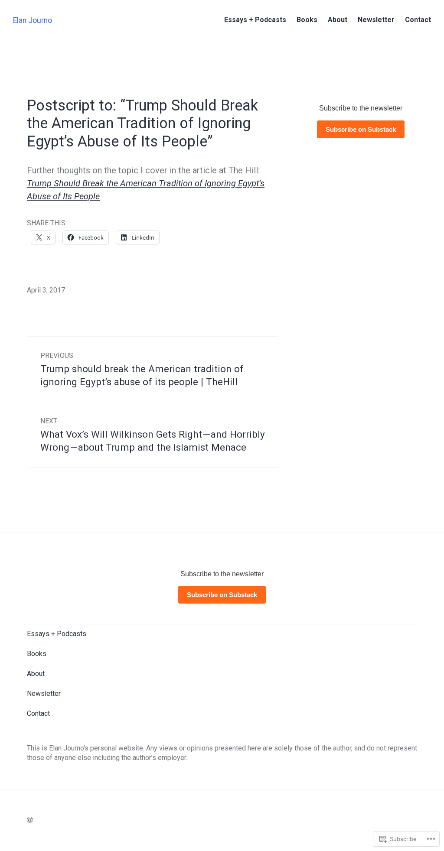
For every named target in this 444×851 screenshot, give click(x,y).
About (337, 20)
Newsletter (376, 20)
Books (307, 20)
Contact (418, 20)
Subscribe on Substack (361, 129)
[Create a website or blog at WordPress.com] (30, 820)
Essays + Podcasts (255, 20)
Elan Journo (32, 20)
